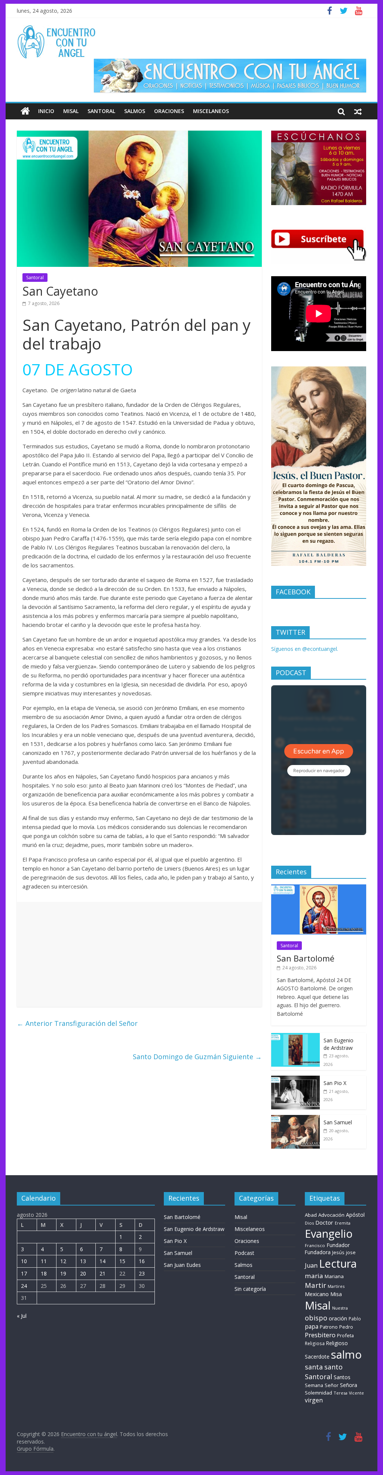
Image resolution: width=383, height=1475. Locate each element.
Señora (348, 1385)
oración (338, 1318)
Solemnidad (318, 1392)
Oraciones (169, 111)
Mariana (334, 1276)
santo (333, 1366)
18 (44, 1273)
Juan (311, 1265)
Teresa (340, 1393)
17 (24, 1273)
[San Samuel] (295, 1118)
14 (102, 1261)
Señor (331, 1385)
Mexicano (317, 1294)
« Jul (22, 1315)
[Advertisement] (139, 954)
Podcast (244, 1252)
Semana (314, 1385)
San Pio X (335, 1083)
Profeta (345, 1335)
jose (351, 1252)
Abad (311, 1215)
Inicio (46, 111)
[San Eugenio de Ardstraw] (295, 1036)
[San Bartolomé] (318, 888)
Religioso (337, 1343)
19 (63, 1273)
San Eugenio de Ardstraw (338, 1044)
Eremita (342, 1223)
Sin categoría (250, 1288)
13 (83, 1261)
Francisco (315, 1245)
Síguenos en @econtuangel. (304, 648)
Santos (342, 1377)
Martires (336, 1286)
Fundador (338, 1245)
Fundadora (318, 1252)
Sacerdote (317, 1356)
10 (24, 1261)
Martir (315, 1285)
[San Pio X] (295, 1079)
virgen (314, 1400)
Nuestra (340, 1308)
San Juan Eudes (182, 1264)
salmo (346, 1354)
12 (63, 1261)
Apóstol (355, 1214)
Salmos (134, 111)
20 (83, 1273)
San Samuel (338, 1122)
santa (314, 1366)
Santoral (101, 111)
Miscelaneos (211, 111)
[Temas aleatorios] (358, 111)
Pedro (346, 1327)
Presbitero (320, 1335)
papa (311, 1326)
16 (142, 1261)
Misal (71, 111)
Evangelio (329, 1233)
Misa (336, 1294)
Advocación (331, 1215)
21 (102, 1273)
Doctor (324, 1222)
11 (44, 1261)
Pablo (355, 1319)
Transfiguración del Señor (77, 1023)
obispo (316, 1317)
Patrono (329, 1326)
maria (314, 1275)
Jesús (338, 1252)
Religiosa (315, 1343)
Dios (309, 1223)
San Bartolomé (305, 958)
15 (122, 1261)
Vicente (356, 1393)
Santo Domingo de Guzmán (197, 1056)
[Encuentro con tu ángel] (25, 111)
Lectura (338, 1263)
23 (142, 1273)
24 (24, 1285)
